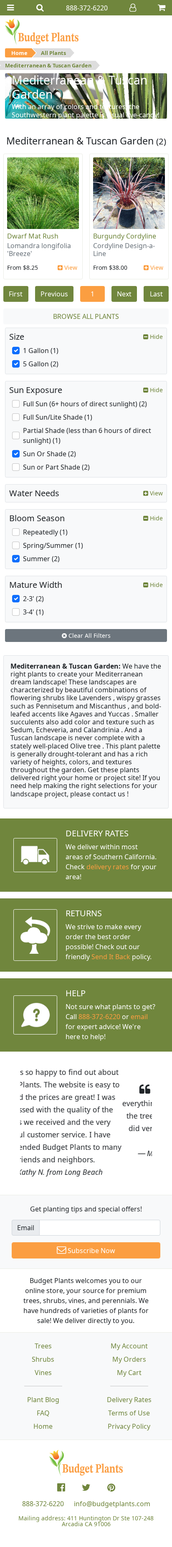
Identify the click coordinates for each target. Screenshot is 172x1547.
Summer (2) (41, 558)
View (70, 267)
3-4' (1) (33, 612)
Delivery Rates (129, 1399)
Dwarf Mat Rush (32, 236)
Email (25, 1227)
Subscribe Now (90, 1250)
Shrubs (43, 1359)
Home (19, 53)
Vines (43, 1372)
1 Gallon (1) (40, 350)
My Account (129, 1346)
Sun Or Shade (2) (49, 453)
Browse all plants (86, 316)
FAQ (43, 1413)
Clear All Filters (89, 635)
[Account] (133, 7)
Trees (43, 1346)
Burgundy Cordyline (124, 236)
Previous (54, 293)
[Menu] (10, 7)
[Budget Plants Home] (41, 31)
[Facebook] (61, 1487)
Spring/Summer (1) (53, 545)
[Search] (40, 7)
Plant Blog (43, 1399)
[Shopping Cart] (161, 7)
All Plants (53, 53)
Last (156, 293)
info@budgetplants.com (112, 1503)
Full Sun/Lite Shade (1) (57, 417)
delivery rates (107, 866)
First (16, 293)
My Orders (129, 1359)
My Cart (129, 1372)
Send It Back (110, 956)
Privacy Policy (129, 1426)
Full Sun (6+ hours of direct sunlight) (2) (85, 403)
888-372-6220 (99, 1016)
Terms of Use (129, 1413)
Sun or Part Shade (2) (56, 467)
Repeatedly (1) (45, 532)
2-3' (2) (33, 598)
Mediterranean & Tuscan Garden (48, 65)
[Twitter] (86, 1487)
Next (124, 293)
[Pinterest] (111, 1487)
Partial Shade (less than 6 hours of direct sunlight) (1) (87, 435)
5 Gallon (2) (40, 363)
